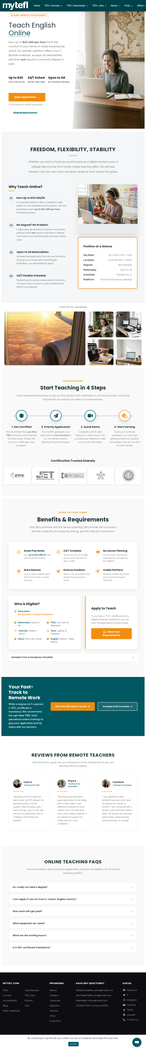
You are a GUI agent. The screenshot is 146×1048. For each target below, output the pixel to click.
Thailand (54, 995)
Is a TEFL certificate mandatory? (31, 947)
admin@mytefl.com (103, 990)
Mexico (53, 990)
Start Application (27, 97)
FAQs (127, 5)
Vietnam (54, 1011)
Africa (52, 1016)
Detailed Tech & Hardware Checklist (32, 657)
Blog (5, 1005)
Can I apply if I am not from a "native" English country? (44, 899)
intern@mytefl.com (97, 1000)
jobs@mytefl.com (102, 995)
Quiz (27, 1005)
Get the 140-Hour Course (71, 706)
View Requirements (25, 112)
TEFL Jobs (98, 5)
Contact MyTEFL (100, 1005)
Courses (7, 995)
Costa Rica (55, 1021)
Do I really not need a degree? (30, 887)
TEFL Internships (76, 5)
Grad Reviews (32, 990)
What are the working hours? (29, 935)
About (114, 5)
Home (37, 5)
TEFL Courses (52, 5)
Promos (29, 1000)
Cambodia (55, 1000)
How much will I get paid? (27, 911)
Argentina (55, 1005)
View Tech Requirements (111, 633)
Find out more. (111, 1038)
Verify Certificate (11, 1011)
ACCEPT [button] (73, 1044)
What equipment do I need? (29, 923)
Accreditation (10, 1000)
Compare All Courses (116, 706)
